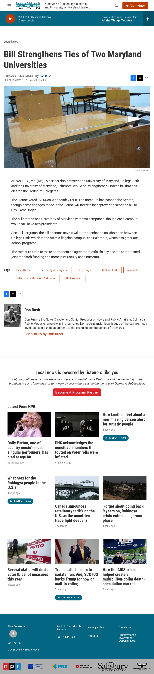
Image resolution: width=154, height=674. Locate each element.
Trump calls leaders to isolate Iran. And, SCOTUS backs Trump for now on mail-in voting (76, 576)
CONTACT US (14, 643)
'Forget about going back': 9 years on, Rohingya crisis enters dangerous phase (124, 513)
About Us (93, 635)
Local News (11, 41)
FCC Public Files (66, 637)
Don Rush (45, 76)
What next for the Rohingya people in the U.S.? (27, 483)
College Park (110, 270)
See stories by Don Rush (43, 333)
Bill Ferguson (74, 278)
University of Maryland (54, 270)
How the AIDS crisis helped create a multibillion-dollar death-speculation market (124, 576)
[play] (10, 19)
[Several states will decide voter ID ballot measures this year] (29, 551)
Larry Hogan (85, 270)
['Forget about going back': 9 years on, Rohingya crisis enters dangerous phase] (124, 488)
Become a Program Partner (77, 392)
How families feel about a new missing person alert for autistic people (124, 419)
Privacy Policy (96, 627)
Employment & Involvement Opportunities (127, 638)
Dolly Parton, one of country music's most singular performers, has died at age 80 (28, 450)
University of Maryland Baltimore (36, 278)
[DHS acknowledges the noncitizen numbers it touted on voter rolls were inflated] (77, 424)
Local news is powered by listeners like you (77, 372)
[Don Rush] (12, 315)
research (132, 270)
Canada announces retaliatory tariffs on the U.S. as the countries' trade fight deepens (75, 513)
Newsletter (125, 627)
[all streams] (148, 18)
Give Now (137, 6)
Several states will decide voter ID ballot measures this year (29, 574)
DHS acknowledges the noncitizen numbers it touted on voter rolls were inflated (76, 450)
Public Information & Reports (69, 628)
